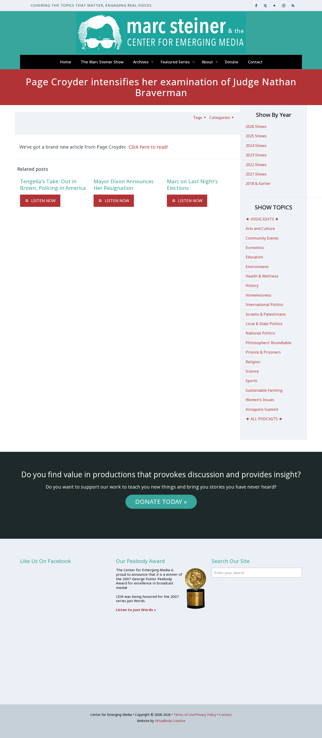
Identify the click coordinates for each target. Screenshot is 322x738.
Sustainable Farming (264, 390)
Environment (257, 266)
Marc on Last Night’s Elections (192, 184)
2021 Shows (256, 174)
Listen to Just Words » (136, 609)
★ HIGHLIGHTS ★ (262, 219)
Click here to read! (148, 147)
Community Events (262, 238)
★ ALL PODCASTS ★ (264, 418)
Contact (225, 714)
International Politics (264, 304)
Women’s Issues (260, 399)
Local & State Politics (264, 323)
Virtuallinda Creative (170, 720)
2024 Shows (256, 145)
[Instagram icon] (283, 5)
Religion (253, 361)
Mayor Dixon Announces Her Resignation (124, 184)
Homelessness (258, 295)
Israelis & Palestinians (266, 314)
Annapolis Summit (262, 409)
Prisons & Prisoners (263, 352)
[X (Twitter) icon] (265, 5)
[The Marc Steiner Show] (161, 33)
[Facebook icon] (256, 5)
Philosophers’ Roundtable (268, 342)
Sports (251, 380)
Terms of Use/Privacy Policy (195, 714)
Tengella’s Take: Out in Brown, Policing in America (53, 184)
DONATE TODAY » (161, 501)
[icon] (292, 5)
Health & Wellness (262, 276)
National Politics (260, 333)
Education (254, 257)
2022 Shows (256, 164)
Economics (255, 247)
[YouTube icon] (274, 5)
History (252, 285)
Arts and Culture (260, 228)
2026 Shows (256, 126)
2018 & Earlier (258, 183)
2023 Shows (256, 155)
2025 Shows (256, 136)
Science (252, 371)
